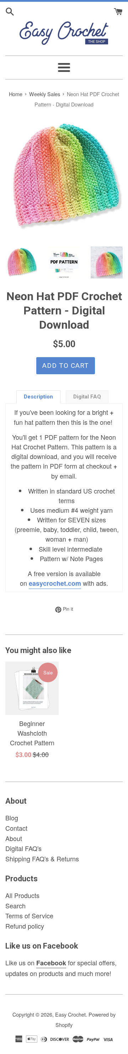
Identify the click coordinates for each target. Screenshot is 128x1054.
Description (38, 396)
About (13, 838)
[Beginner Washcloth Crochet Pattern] (32, 688)
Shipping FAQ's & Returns (42, 858)
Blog (11, 817)
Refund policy (24, 925)
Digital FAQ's (23, 848)
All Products (22, 895)
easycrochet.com (55, 583)
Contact (16, 828)
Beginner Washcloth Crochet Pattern (32, 733)
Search (15, 905)
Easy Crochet (70, 1014)
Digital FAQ (87, 396)
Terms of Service (29, 915)
